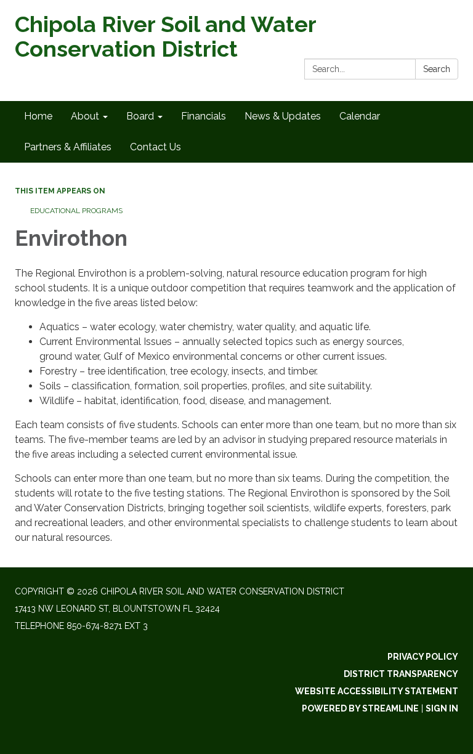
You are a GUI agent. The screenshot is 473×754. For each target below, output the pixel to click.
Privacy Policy (422, 657)
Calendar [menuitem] (359, 116)
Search (436, 69)
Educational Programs (76, 210)
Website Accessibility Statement (376, 691)
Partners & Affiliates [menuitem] (67, 147)
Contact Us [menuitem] (155, 147)
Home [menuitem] (38, 116)
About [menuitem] (85, 116)
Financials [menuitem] (203, 116)
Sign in (442, 708)
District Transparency (401, 674)
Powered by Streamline (360, 708)
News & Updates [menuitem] (283, 116)
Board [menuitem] (140, 116)
